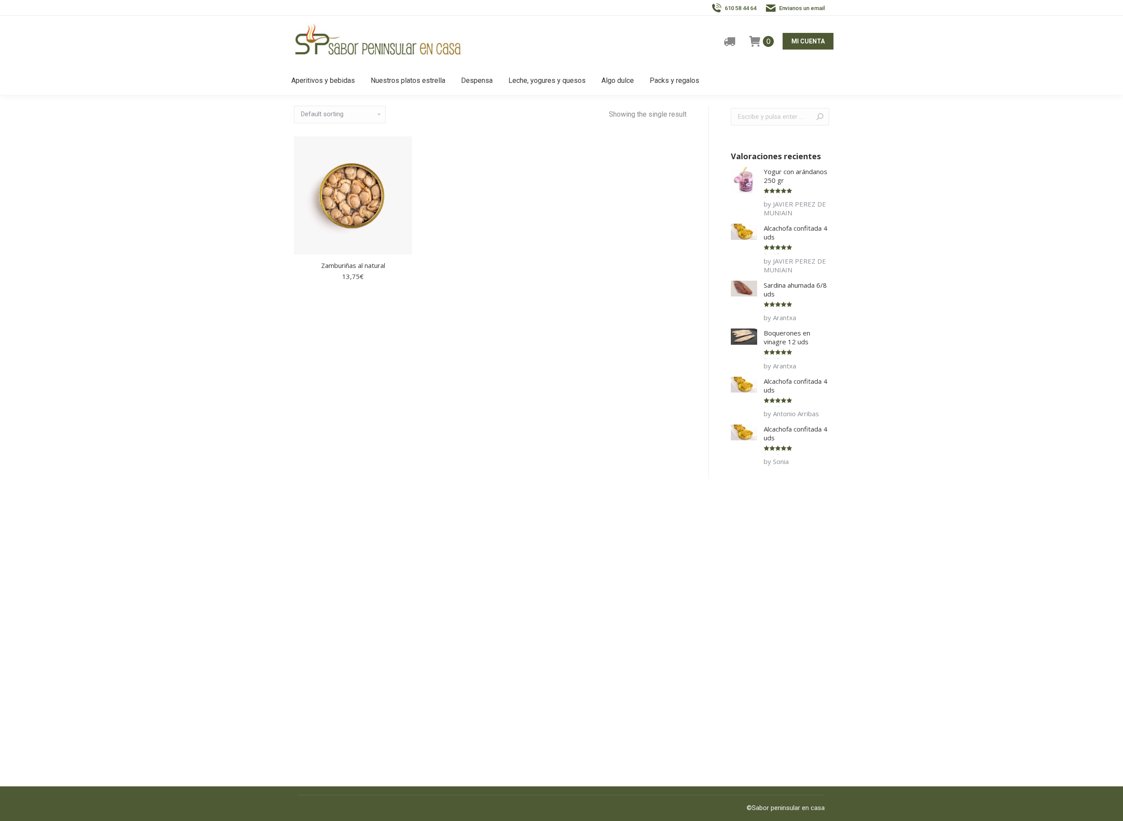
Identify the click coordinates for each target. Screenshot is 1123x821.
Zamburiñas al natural (353, 265)
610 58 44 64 (740, 8)
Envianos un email (802, 8)
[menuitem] (323, 81)
